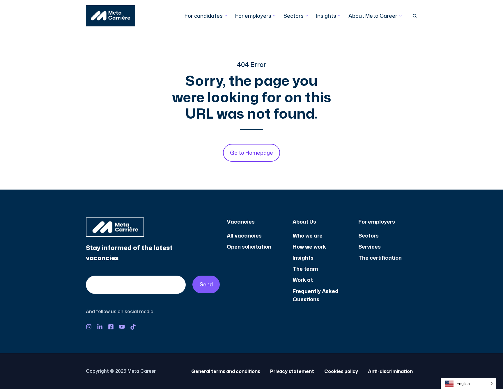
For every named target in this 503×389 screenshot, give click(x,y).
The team (305, 268)
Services (369, 246)
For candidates (204, 15)
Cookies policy (341, 371)
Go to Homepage (251, 152)
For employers (253, 15)
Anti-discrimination (390, 371)
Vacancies (241, 221)
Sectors (294, 15)
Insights (326, 15)
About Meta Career (372, 15)
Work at (303, 279)
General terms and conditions (225, 371)
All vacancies (244, 235)
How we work (309, 246)
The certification (380, 257)
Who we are (308, 235)
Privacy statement (292, 371)
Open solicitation (249, 246)
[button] (414, 15)
